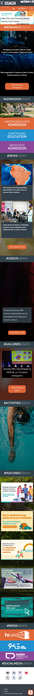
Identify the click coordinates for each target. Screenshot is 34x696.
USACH (17, 27)
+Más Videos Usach (17, 333)
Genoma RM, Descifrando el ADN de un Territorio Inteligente (17, 372)
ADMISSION (17, 124)
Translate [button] (23, 8)
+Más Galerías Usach (17, 389)
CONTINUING (17, 133)
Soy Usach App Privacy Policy (13, 694)
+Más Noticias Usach (17, 247)
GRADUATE (17, 145)
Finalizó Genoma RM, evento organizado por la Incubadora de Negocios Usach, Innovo (15, 315)
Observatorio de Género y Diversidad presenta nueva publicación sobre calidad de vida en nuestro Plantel (15, 227)
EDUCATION (17, 136)
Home (6, 689)
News (6, 691)
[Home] (8, 3)
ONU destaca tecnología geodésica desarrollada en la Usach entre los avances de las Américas (15, 190)
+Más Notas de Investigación (17, 86)
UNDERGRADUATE (17, 122)
